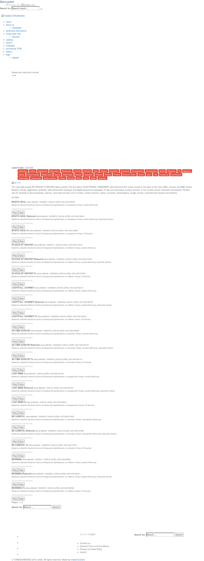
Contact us (85, 543)
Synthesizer (176, 174)
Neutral (79, 174)
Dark (96, 171)
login (8, 54)
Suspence (164, 174)
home (8, 21)
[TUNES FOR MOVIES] (12, 15)
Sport (149, 174)
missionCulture (78, 559)
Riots (79, 178)
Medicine (187, 171)
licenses (16, 36)
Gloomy (104, 171)
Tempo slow (36, 178)
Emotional (125, 171)
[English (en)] (28, 4)
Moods (21, 174)
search (9, 42)
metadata (10, 45)
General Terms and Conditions (94, 546)
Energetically (137, 171)
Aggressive (42, 171)
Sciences (102, 178)
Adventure (23, 171)
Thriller (62, 178)
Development (151, 171)
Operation (89, 174)
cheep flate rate (13, 33)
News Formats (33, 174)
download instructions (16, 30)
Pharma (99, 174)
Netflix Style (68, 174)
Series (141, 174)
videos (9, 51)
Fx (179, 171)
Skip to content (7, 1)
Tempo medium (50, 178)
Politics (108, 174)
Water (93, 178)
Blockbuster (66, 171)
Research (171, 171)
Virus (86, 178)
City (155, 174)
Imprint (83, 552)
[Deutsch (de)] (13, 4)
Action (32, 171)
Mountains (54, 171)
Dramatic (87, 171)
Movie (162, 171)
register (15, 57)
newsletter (17, 27)
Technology (23, 178)
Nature (57, 174)
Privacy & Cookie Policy (91, 549)
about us (10, 24)
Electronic (114, 171)
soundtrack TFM (14, 48)
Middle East (47, 174)
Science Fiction (129, 174)
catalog (9, 39)
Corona (77, 171)
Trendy (71, 178)
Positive (117, 174)
